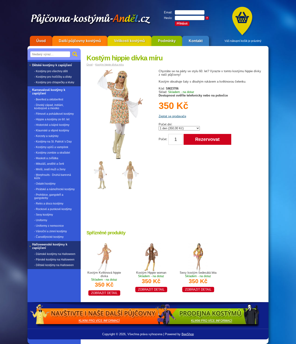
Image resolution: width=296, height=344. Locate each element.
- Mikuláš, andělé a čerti (49, 163)
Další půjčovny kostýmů (80, 41)
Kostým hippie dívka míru (109, 64)
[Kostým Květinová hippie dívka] (104, 256)
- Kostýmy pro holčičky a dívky (53, 76)
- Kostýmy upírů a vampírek (51, 147)
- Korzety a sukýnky (46, 136)
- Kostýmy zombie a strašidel (52, 152)
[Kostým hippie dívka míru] (121, 115)
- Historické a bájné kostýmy (51, 125)
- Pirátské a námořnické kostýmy (54, 189)
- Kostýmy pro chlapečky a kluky (54, 82)
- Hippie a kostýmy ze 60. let (51, 119)
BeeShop (188, 334)
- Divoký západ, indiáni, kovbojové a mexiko (49, 106)
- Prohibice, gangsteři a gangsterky (48, 196)
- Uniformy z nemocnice (49, 225)
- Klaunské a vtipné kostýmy (51, 130)
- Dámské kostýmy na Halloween (54, 254)
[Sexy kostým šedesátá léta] (198, 256)
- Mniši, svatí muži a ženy (49, 169)
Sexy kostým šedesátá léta (198, 281)
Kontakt (196, 41)
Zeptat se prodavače (172, 116)
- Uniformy (40, 220)
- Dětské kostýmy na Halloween (54, 265)
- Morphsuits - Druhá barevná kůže (52, 176)
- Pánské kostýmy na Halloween (54, 259)
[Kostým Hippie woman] (151, 256)
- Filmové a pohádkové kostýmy (54, 113)
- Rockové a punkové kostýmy (53, 209)
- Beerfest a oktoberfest (48, 99)
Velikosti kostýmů (129, 41)
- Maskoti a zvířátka (46, 158)
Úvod (41, 41)
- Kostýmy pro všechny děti (51, 71)
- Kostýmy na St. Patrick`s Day (53, 141)
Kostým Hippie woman (151, 281)
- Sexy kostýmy (43, 214)
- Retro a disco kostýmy (48, 203)
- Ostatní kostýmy (45, 183)
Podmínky (167, 41)
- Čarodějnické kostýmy (49, 237)
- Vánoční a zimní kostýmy (50, 231)
